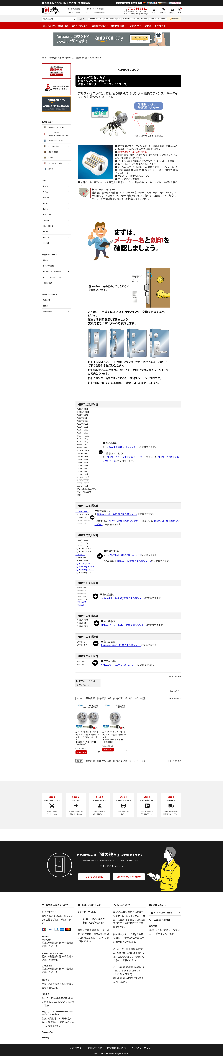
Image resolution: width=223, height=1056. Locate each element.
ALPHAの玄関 (53, 146)
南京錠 (45, 306)
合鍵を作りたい (135, 26)
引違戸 (51, 157)
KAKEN (46, 237)
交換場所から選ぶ (99, 26)
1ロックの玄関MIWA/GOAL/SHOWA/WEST (59, 133)
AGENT (46, 243)
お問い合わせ (160, 26)
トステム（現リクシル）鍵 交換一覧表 (55, 26)
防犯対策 (46, 300)
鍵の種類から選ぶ (118, 26)
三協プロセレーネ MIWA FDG (158, 19)
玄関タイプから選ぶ (79, 26)
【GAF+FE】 (80, 554)
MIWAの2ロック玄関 (56, 127)
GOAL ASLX (135, 19)
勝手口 (51, 169)
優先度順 (90, 698)
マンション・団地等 (55, 163)
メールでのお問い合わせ (161, 913)
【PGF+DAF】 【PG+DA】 (80, 604)
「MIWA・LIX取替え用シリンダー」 (122, 447)
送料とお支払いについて (94, 937)
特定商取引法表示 (116, 1048)
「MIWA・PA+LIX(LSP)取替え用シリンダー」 (122, 598)
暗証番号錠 (47, 283)
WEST (45, 203)
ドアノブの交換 (48, 266)
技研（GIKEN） (48, 226)
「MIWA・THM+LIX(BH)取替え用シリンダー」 (124, 625)
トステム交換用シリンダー (95, 19)
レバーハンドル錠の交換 (52, 271)
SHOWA (46, 220)
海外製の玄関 (53, 152)
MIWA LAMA (144, 19)
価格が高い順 (120, 698)
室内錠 (45, 260)
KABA (45, 209)
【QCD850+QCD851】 (84, 569)
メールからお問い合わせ (129, 876)
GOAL (45, 192)
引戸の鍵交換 (126, 19)
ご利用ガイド (76, 1048)
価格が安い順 (104, 698)
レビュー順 (139, 698)
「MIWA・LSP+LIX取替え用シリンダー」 (126, 457)
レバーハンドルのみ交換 (52, 277)
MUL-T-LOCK (48, 214)
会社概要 (148, 26)
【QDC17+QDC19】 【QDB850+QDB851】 (84, 565)
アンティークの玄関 (55, 140)
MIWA (45, 186)
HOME (44, 58)
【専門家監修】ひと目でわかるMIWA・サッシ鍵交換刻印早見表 (68, 58)
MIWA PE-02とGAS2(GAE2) (112, 19)
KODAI (46, 231)
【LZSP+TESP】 (82, 511)
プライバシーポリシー (142, 1048)
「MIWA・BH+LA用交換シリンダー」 (119, 664)
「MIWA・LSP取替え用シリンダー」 (123, 554)
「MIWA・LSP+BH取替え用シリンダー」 (121, 645)
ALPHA (46, 197)
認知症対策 (47, 311)
